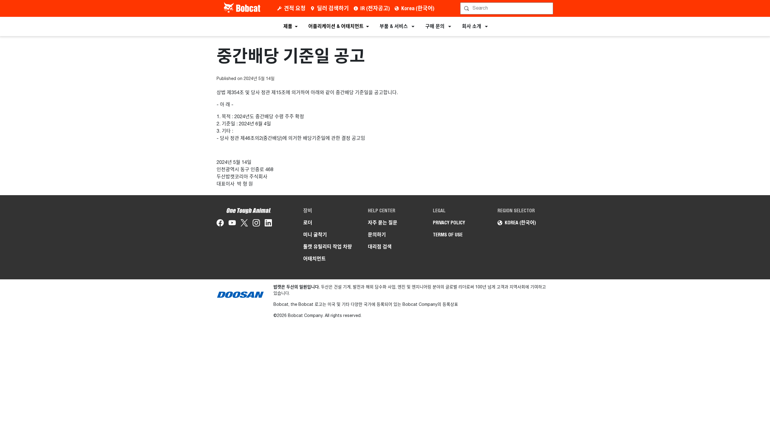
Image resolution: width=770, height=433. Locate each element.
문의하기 (377, 235)
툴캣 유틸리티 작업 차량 (327, 247)
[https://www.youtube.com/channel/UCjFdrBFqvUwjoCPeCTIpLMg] (232, 224)
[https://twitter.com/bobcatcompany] (244, 224)
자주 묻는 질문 (382, 223)
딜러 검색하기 (333, 8)
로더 (307, 223)
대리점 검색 (380, 247)
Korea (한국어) (417, 8)
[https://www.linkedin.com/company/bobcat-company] (268, 224)
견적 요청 (295, 8)
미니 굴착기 (315, 235)
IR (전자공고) (375, 8)
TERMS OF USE (448, 235)
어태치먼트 (314, 259)
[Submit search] (548, 8)
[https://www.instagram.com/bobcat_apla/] (256, 224)
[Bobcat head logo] (242, 8)
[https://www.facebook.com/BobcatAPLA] (220, 224)
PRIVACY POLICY (449, 223)
